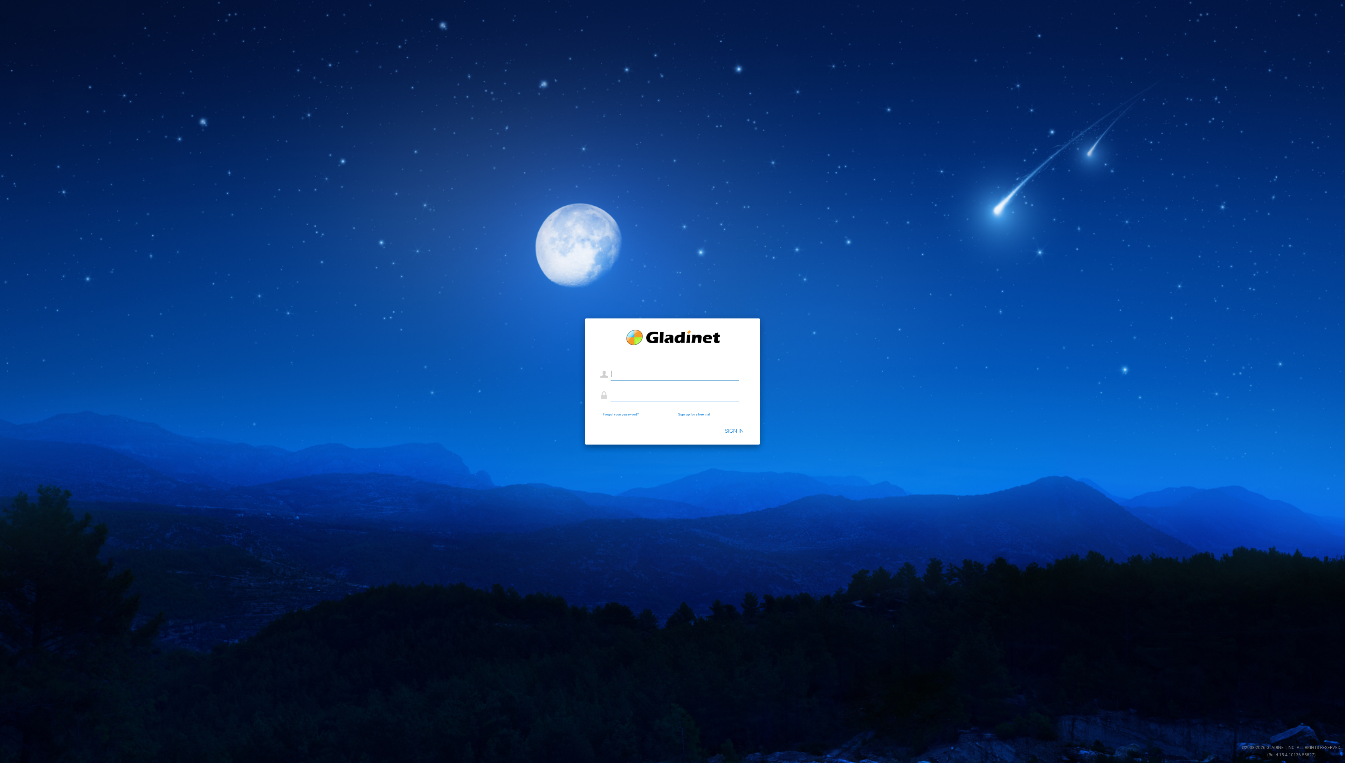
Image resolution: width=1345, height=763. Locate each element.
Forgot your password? (621, 414)
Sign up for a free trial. (694, 414)
